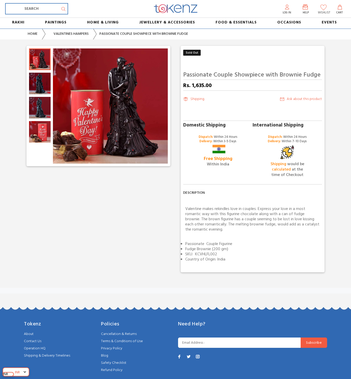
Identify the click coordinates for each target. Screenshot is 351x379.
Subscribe (314, 343)
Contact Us (32, 341)
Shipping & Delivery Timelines (47, 356)
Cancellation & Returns (119, 334)
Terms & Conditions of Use (122, 341)
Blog (104, 356)
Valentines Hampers (71, 34)
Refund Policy (112, 370)
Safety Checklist (113, 363)
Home (33, 34)
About (29, 334)
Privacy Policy (111, 348)
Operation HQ (34, 348)
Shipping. (197, 99)
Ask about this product (304, 99)
